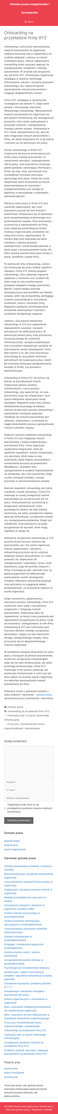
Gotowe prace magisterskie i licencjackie (29, 8)
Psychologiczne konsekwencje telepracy (27, 967)
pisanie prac (11, 845)
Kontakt (48, 1109)
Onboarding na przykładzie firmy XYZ (28, 711)
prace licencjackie (14, 1072)
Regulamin (37, 1109)
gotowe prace (44, 694)
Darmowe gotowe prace (18, 1109)
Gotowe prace (15, 707)
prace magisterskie (15, 849)
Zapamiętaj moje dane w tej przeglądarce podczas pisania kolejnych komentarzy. (29, 808)
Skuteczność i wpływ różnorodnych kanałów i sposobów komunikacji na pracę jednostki (28, 976)
